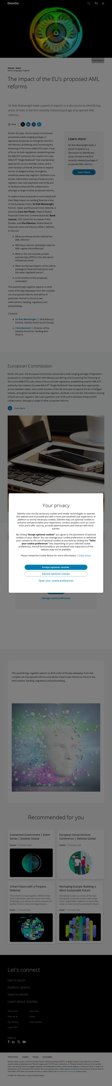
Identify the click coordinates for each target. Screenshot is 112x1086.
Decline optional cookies (56, 573)
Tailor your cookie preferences (56, 580)
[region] (56, 543)
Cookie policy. (84, 555)
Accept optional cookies (56, 567)
